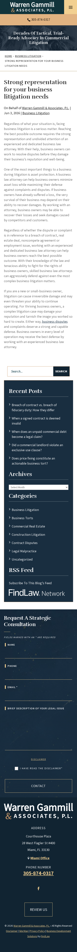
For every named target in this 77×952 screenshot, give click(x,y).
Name (11, 644)
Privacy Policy (37, 931)
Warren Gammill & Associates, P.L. (45, 108)
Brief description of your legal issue (35, 708)
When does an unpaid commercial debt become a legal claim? (39, 434)
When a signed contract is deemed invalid (36, 420)
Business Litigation (36, 113)
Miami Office (40, 858)
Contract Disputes (25, 543)
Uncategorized (22, 559)
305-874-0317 (40, 19)
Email (12, 687)
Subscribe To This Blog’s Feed (30, 583)
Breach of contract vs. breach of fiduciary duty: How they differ (34, 407)
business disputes (55, 321)
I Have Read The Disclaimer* (41, 768)
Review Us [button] (38, 909)
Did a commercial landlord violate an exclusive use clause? (37, 447)
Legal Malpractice (24, 551)
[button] (71, 7)
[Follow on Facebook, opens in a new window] (38, 888)
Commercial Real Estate (28, 526)
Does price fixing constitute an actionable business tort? (33, 460)
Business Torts (22, 518)
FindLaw (45, 936)
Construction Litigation (28, 534)
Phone (12, 666)
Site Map (23, 931)
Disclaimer (38, 759)
